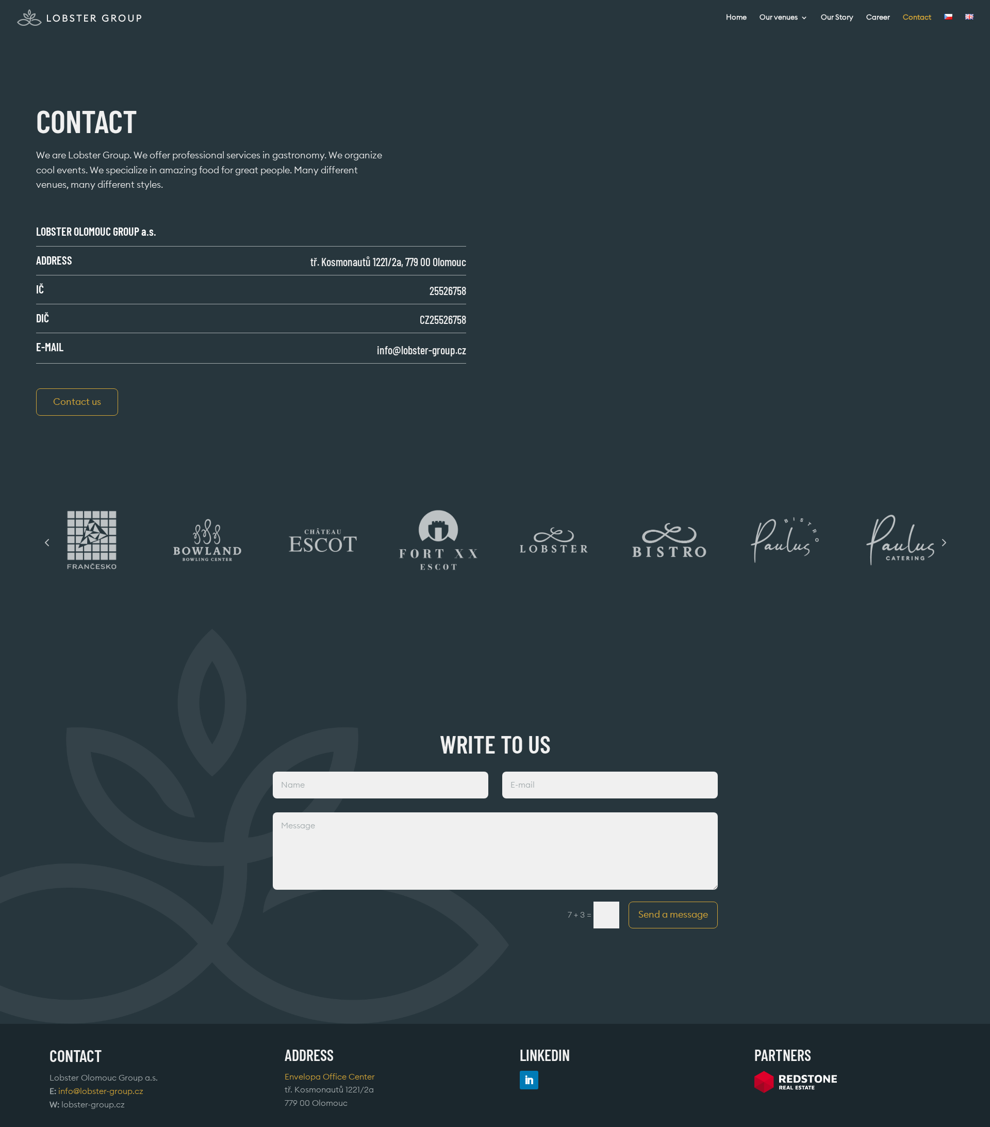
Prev (47, 542)
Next (943, 542)
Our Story (837, 17)
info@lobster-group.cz (421, 349)
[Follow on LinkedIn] (529, 1080)
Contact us (77, 401)
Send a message (673, 914)
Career (878, 17)
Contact (917, 17)
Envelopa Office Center (330, 1077)
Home (736, 17)
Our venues (779, 17)
